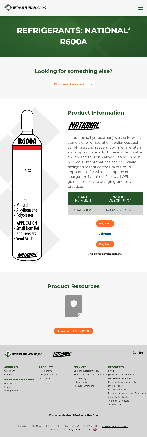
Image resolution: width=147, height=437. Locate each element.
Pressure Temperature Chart (123, 382)
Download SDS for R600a (73, 331)
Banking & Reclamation (86, 370)
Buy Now (105, 223)
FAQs (111, 370)
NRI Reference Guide (119, 378)
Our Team (9, 370)
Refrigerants (45, 370)
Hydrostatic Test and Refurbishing (92, 374)
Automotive (10, 383)
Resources (116, 367)
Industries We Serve (19, 379)
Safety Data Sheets (118, 397)
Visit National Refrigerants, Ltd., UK (70, 429)
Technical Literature (118, 400)
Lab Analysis (80, 382)
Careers (8, 374)
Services (80, 367)
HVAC (7, 387)
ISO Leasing (80, 378)
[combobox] (73, 84)
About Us (11, 367)
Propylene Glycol (48, 374)
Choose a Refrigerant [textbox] (71, 84)
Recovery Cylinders (84, 385)
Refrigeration (11, 390)
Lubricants (44, 378)
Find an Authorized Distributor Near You (73, 415)
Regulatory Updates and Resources (127, 393)
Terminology (114, 404)
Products (46, 367)
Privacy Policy (115, 385)
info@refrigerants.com (115, 426)
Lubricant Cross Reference (122, 374)
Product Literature (118, 389)
